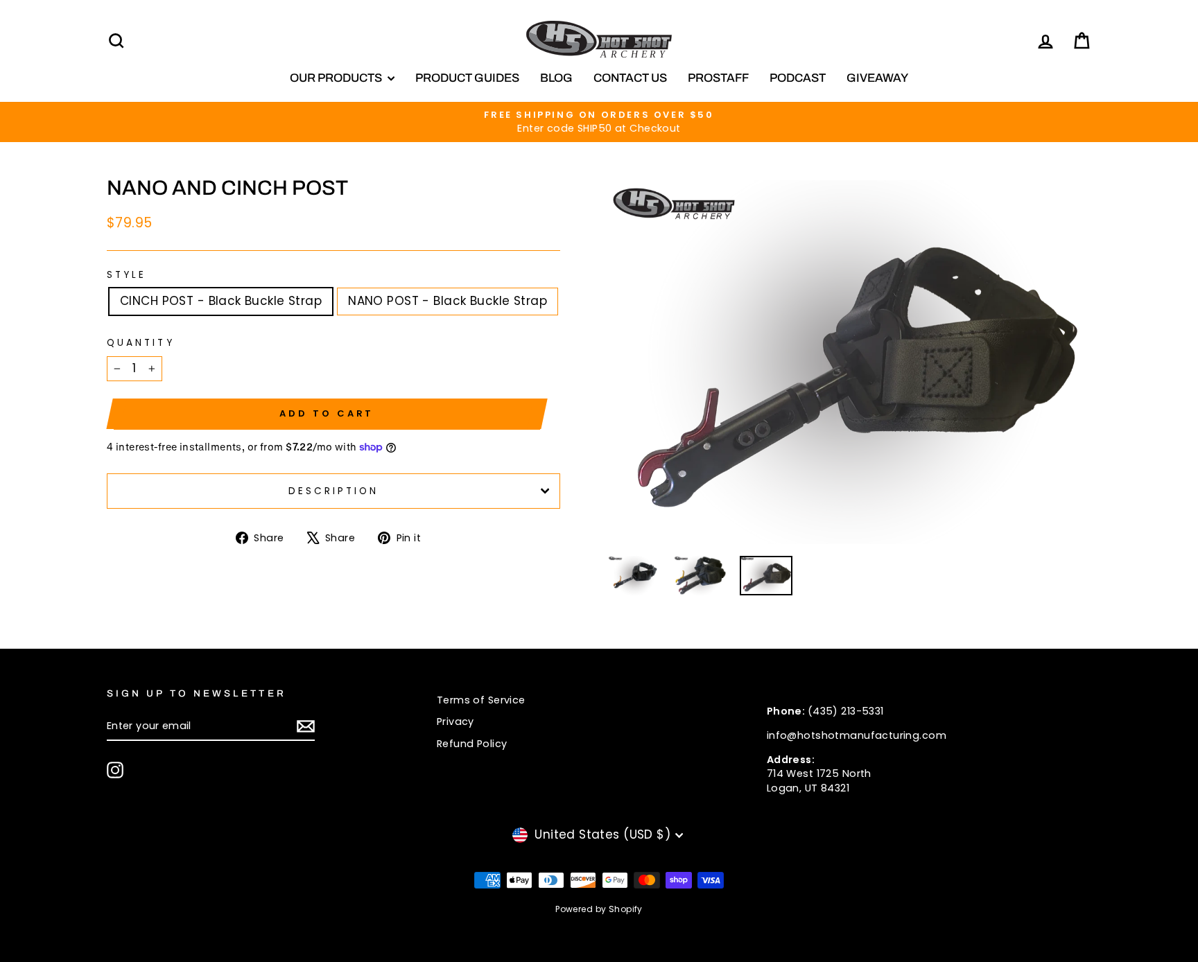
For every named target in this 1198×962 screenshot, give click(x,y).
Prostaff (718, 78)
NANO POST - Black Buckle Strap (447, 300)
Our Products (337, 78)
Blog (556, 78)
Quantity (141, 342)
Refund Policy (472, 744)
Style (126, 274)
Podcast (798, 78)
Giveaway (877, 78)
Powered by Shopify (599, 909)
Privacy (455, 721)
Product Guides (467, 78)
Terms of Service (481, 700)
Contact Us (630, 78)
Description (333, 491)
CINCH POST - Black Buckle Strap (221, 300)
